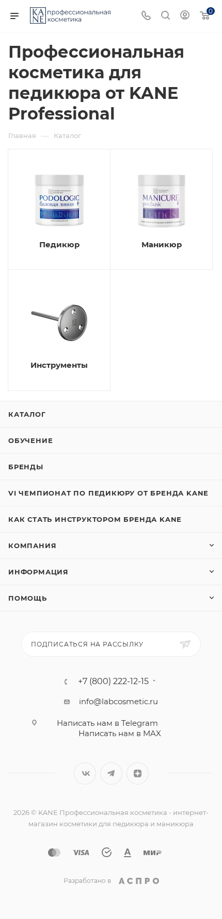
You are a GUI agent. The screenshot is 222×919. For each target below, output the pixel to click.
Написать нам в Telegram (107, 723)
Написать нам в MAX (119, 733)
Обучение (30, 440)
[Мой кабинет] (184, 16)
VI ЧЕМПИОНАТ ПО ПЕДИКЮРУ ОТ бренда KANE (108, 493)
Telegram (111, 773)
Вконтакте (85, 773)
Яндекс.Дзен (137, 773)
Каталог (27, 414)
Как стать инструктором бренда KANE (95, 519)
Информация (38, 572)
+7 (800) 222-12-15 (113, 681)
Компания (32, 545)
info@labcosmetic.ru (118, 701)
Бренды (25, 467)
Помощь (27, 598)
